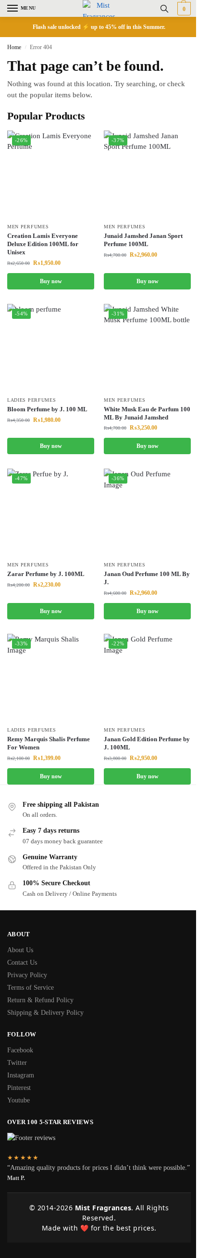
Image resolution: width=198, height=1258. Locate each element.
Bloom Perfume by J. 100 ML (47, 409)
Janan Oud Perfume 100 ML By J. (147, 578)
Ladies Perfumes (31, 400)
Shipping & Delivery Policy (45, 1012)
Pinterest (19, 1087)
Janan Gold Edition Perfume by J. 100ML (147, 743)
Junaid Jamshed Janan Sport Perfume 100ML (143, 240)
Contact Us (22, 962)
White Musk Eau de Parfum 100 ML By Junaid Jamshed (147, 413)
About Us (20, 950)
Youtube (18, 1100)
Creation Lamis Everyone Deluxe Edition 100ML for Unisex (42, 244)
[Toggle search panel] (164, 8)
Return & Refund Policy (40, 1000)
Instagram (20, 1075)
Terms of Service (30, 987)
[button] (183, 8)
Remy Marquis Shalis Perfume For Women (48, 743)
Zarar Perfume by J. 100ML (46, 573)
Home (14, 47)
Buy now (51, 281)
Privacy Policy (27, 975)
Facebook (20, 1050)
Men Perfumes (28, 226)
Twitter (17, 1062)
